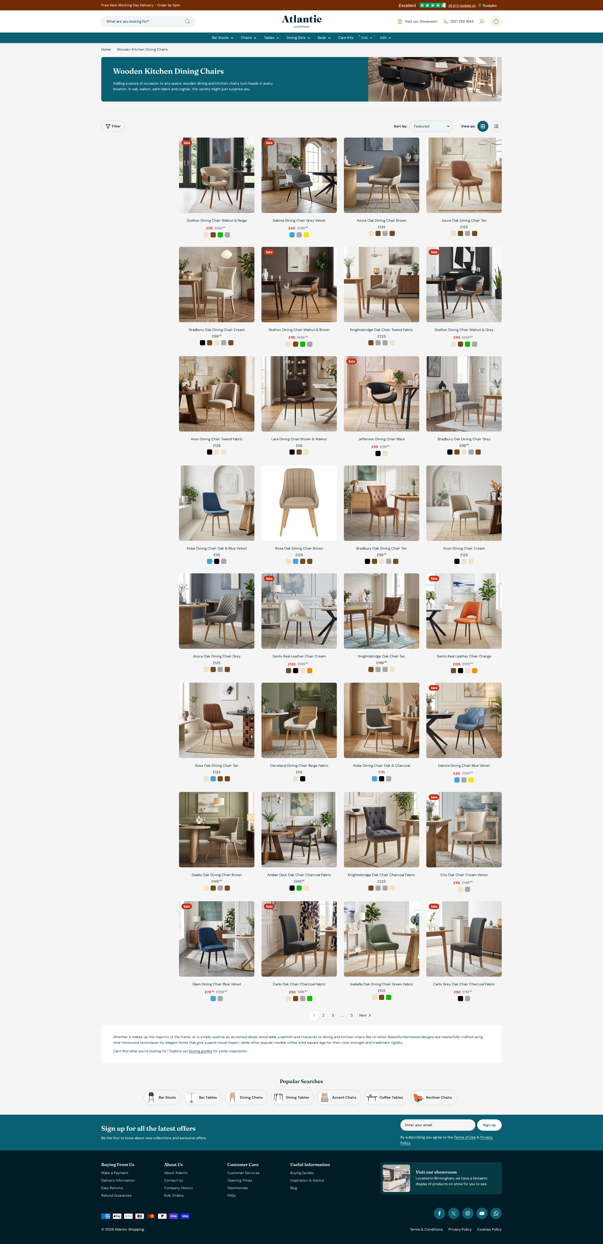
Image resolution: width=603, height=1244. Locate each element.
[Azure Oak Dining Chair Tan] (464, 175)
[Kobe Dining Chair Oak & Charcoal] (381, 720)
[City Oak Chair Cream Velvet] (464, 829)
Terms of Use (465, 1137)
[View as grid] (483, 126)
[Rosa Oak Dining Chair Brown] (299, 503)
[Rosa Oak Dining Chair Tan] (216, 720)
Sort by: (400, 126)
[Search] (187, 21)
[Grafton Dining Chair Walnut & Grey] (464, 284)
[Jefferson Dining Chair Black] (381, 394)
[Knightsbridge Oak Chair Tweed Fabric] (381, 284)
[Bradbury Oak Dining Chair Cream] (216, 284)
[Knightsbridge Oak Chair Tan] (381, 611)
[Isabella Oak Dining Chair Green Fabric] (381, 939)
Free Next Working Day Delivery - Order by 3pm (140, 5)
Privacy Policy (460, 1229)
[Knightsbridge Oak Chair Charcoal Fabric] (381, 829)
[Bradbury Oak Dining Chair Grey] (464, 394)
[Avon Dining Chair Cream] (464, 503)
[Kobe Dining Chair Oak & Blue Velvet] (216, 503)
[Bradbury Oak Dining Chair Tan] (381, 503)
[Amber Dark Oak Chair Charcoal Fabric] (299, 829)
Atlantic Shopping (129, 1229)
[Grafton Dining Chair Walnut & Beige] (216, 175)
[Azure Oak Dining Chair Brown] (381, 175)
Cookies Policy (489, 1229)
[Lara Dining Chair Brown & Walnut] (299, 394)
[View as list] (496, 126)
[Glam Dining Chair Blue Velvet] (216, 939)
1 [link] (314, 1015)
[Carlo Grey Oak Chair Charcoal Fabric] (464, 939)
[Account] (482, 21)
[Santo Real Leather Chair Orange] (464, 611)
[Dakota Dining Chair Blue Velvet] (464, 720)
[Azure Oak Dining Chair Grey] (216, 611)
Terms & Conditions (426, 1229)
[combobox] (148, 21)
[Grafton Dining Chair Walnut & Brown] (299, 284)
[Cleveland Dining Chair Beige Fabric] (299, 720)
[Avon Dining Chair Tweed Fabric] (216, 394)
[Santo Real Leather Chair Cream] (299, 611)
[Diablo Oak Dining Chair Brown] (216, 829)
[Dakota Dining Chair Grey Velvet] (299, 175)
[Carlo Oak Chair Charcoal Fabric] (299, 939)
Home (106, 49)
